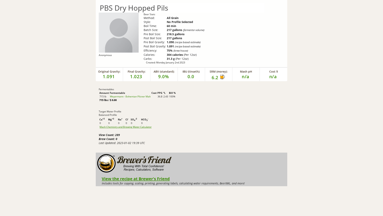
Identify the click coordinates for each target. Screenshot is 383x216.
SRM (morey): (219, 71)
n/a (273, 76)
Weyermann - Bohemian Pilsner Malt (130, 96)
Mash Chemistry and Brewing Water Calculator (126, 127)
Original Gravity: (109, 71)
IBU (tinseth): (191, 71)
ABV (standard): (164, 71)
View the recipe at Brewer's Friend (136, 178)
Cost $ (273, 71)
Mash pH (246, 71)
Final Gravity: (137, 71)
